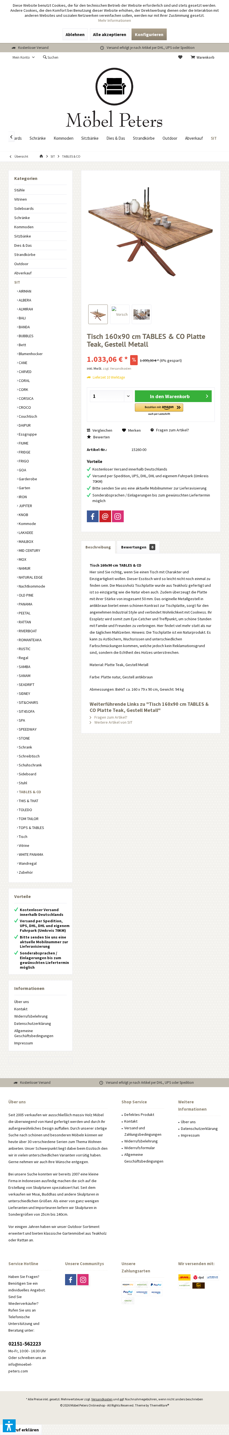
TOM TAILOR (28, 818)
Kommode (27, 523)
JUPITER (25, 505)
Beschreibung (98, 547)
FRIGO (23, 461)
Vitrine (23, 845)
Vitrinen (20, 199)
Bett (22, 344)
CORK (23, 389)
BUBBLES (26, 335)
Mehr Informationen (114, 20)
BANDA (24, 326)
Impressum (23, 1043)
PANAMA (25, 604)
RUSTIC (24, 648)
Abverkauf (23, 272)
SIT (17, 282)
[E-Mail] (105, 516)
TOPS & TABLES (31, 827)
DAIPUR (24, 425)
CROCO (24, 407)
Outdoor (21, 263)
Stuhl (22, 782)
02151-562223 (24, 1343)
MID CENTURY (29, 550)
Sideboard (27, 773)
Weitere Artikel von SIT (113, 722)
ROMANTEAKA (30, 639)
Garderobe (27, 478)
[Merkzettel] (180, 57)
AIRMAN (24, 291)
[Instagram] (118, 516)
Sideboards (24, 208)
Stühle (19, 190)
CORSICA (26, 398)
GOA (22, 469)
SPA (21, 720)
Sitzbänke (22, 236)
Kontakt (20, 1008)
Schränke (22, 217)
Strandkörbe (24, 254)
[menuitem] (204, 57)
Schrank (25, 747)
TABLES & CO (29, 791)
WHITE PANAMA (30, 854)
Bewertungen (137, 547)
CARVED (25, 371)
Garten (24, 487)
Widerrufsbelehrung (31, 1016)
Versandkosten (102, 1399)
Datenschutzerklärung (32, 1023)
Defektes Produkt (139, 1114)
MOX (22, 559)
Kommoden (24, 226)
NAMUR (24, 568)
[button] (159, 409)
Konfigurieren (149, 34)
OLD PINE (26, 595)
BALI (22, 317)
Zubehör (25, 872)
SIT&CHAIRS (28, 702)
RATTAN (24, 621)
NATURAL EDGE (30, 577)
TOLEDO (25, 809)
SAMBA (24, 666)
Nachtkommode (31, 586)
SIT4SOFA (26, 711)
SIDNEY (24, 693)
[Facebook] (93, 516)
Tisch (22, 836)
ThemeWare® (159, 1405)
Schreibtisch (29, 756)
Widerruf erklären (21, 1429)
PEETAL (24, 613)
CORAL (24, 380)
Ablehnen (75, 34)
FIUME (23, 443)
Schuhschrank (30, 765)
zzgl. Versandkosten (117, 368)
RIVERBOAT (27, 630)
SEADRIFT (26, 684)
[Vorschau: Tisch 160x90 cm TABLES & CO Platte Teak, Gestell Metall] (98, 314)
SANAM (24, 675)
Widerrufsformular (139, 1147)
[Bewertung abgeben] (151, 352)
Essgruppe (27, 434)
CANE (22, 362)
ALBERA (24, 300)
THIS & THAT (28, 800)
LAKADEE (25, 532)
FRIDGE (24, 452)
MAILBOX (25, 541)
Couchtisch (27, 416)
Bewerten (101, 436)
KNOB (23, 514)
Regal (23, 657)
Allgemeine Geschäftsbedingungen (33, 1033)
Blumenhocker (30, 353)
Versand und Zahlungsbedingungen (142, 1131)
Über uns (21, 1001)
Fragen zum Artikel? (172, 430)
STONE (24, 738)
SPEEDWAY (27, 729)
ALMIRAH (25, 309)
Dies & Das (23, 245)
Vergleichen (102, 430)
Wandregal (27, 863)
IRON (22, 496)
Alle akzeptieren (109, 34)
